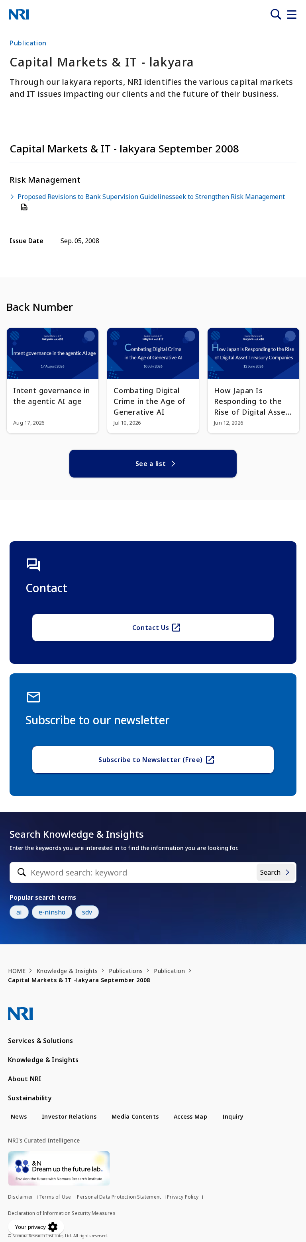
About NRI (25, 1078)
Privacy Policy (182, 1196)
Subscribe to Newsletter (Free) (150, 759)
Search (270, 872)
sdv (87, 912)
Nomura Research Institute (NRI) (19, 14)
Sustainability (30, 1098)
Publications (126, 971)
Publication (169, 971)
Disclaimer (20, 1196)
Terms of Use (55, 1196)
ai (19, 912)
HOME (17, 971)
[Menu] (292, 14)
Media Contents (135, 1116)
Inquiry (232, 1116)
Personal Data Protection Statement (119, 1196)
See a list (150, 463)
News (19, 1116)
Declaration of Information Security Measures (62, 1213)
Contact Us (150, 627)
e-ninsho (52, 912)
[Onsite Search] (275, 14)
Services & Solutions (40, 1040)
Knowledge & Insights (67, 971)
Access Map (190, 1116)
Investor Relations (69, 1116)
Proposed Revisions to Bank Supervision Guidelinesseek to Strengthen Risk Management (151, 196)
